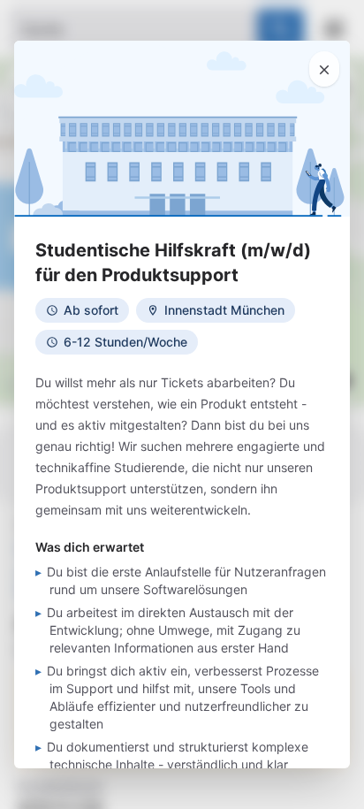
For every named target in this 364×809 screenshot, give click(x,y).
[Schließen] (324, 69)
